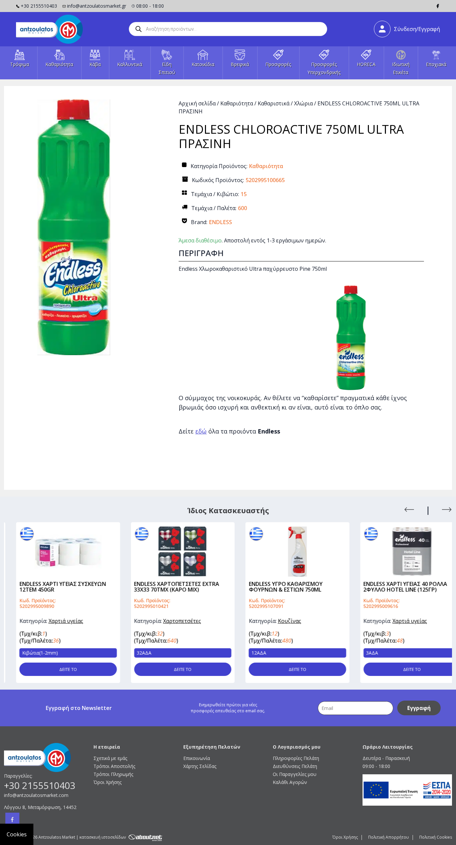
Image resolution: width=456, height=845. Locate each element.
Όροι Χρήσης (107, 782)
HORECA (366, 64)
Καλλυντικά (129, 64)
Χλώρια (303, 103)
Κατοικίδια (203, 64)
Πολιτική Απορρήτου (388, 837)
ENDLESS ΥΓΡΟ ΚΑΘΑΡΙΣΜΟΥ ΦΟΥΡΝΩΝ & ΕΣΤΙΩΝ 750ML (273, 586)
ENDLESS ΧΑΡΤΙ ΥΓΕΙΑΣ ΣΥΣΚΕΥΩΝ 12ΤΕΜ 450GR (50, 586)
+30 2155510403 (39, 6)
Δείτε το (56, 669)
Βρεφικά (240, 64)
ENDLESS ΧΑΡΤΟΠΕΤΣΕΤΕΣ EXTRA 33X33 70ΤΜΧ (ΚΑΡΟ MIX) (164, 586)
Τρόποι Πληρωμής (113, 774)
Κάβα (95, 64)
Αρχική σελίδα (197, 103)
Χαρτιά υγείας (53, 621)
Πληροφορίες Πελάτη (296, 758)
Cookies (17, 834)
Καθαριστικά (273, 103)
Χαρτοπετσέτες (170, 621)
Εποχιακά (436, 64)
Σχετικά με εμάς (110, 758)
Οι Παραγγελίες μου (294, 774)
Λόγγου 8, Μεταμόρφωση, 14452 (40, 807)
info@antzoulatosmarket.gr (96, 6)
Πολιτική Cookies (435, 837)
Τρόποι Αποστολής (114, 766)
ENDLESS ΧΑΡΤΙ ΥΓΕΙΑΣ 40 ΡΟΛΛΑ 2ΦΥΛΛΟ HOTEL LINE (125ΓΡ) (393, 586)
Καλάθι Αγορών (290, 782)
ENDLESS (220, 222)
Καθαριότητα (59, 64)
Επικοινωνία (196, 758)
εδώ (201, 431)
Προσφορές (278, 64)
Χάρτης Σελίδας (199, 766)
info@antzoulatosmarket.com (36, 795)
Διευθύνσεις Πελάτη (295, 766)
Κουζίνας (277, 621)
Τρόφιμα (19, 64)
